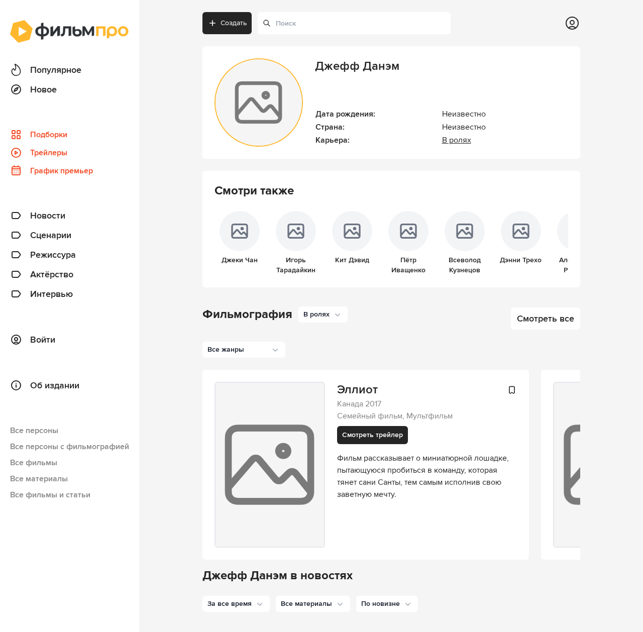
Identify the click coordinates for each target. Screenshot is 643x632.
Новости (47, 215)
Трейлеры (48, 153)
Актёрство (51, 274)
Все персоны (34, 431)
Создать (234, 23)
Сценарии (50, 235)
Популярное (55, 69)
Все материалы (39, 479)
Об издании (54, 385)
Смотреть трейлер (372, 435)
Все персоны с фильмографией (69, 447)
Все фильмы (33, 463)
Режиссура (53, 254)
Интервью (51, 293)
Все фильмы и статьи (50, 495)
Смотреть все (545, 318)
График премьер (61, 171)
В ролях (456, 140)
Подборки (48, 135)
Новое (43, 89)
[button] (236, 604)
